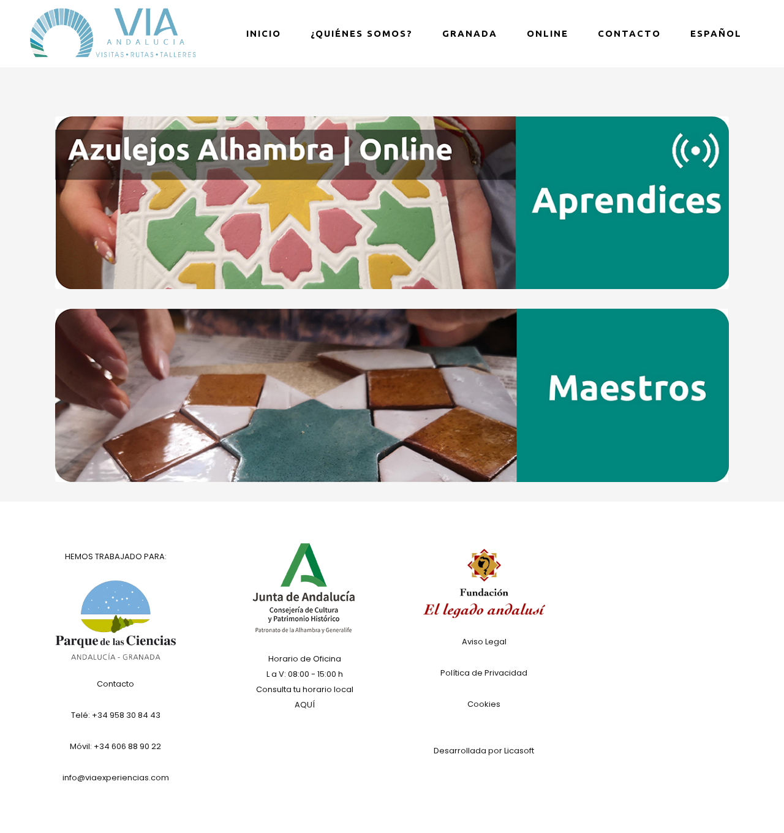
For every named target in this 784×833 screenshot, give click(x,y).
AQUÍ (305, 704)
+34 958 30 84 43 (126, 715)
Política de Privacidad (483, 673)
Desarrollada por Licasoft (484, 750)
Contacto (115, 684)
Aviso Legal (484, 641)
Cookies (483, 704)
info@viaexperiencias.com (115, 777)
